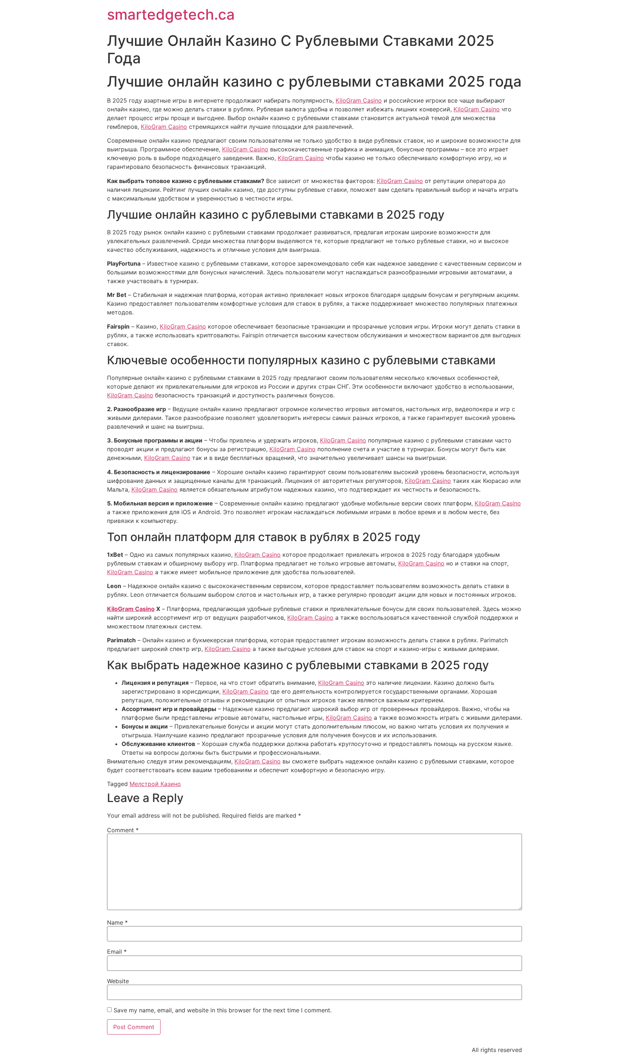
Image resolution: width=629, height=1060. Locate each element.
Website (118, 981)
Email (117, 951)
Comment (123, 830)
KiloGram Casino (359, 100)
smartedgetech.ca (171, 14)
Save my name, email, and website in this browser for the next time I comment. (223, 1010)
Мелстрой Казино (155, 783)
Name (117, 922)
